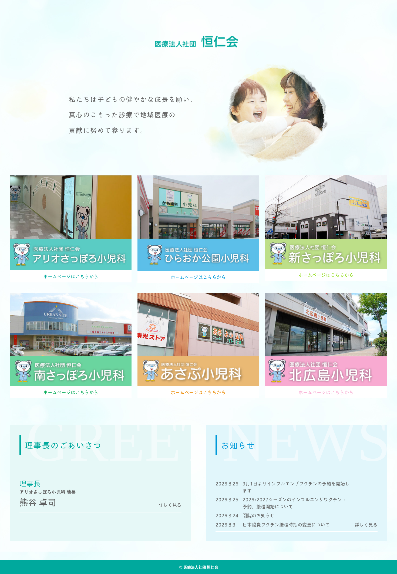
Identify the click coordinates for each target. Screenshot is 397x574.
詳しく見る (366, 524)
